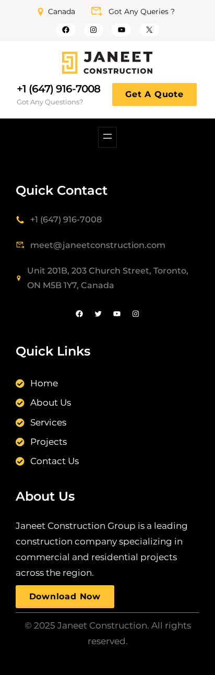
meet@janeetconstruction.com (97, 245)
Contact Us (54, 461)
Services (48, 422)
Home (44, 383)
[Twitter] (98, 314)
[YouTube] (121, 29)
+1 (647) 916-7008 (58, 88)
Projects (48, 441)
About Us (50, 402)
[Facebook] (65, 29)
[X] (149, 29)
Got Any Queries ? (142, 11)
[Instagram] (93, 29)
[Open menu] (107, 137)
